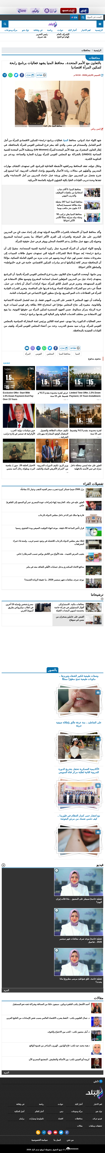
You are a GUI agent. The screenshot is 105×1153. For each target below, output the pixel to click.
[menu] (100, 24)
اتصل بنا (57, 1140)
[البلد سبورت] (68, 10)
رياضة (50, 30)
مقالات (80, 1126)
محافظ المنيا (64, 354)
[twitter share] (16, 75)
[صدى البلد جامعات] (50, 10)
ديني (61, 1111)
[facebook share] (22, 75)
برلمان (21, 1118)
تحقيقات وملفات (95, 1126)
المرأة (27, 354)
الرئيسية (99, 30)
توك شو (25, 30)
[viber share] (32, 348)
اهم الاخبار (86, 30)
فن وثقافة (38, 30)
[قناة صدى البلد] (84, 10)
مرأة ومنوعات (11, 30)
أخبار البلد (72, 30)
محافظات (85, 50)
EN (75, 17)
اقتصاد (60, 1118)
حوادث (60, 30)
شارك (28, 75)
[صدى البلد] (52, 24)
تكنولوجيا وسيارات (36, 1118)
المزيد (6, 990)
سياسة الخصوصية (39, 1140)
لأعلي (96, 1081)
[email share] (4, 75)
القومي (38, 354)
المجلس (50, 354)
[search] (5, 24)
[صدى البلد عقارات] (35, 10)
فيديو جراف (97, 1118)
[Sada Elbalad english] (21, 10)
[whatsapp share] (10, 75)
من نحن (70, 1140)
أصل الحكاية (19, 1111)
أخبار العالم (39, 1111)
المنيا (65, 140)
